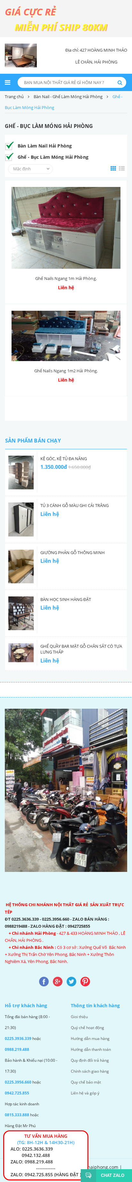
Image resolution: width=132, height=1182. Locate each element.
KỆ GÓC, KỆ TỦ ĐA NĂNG (63, 458)
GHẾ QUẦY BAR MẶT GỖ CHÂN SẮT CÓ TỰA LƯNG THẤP (81, 649)
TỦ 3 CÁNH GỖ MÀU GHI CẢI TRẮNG (74, 505)
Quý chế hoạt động (87, 1027)
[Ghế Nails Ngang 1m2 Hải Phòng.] (66, 335)
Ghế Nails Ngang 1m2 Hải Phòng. (66, 371)
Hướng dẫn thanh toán (91, 1049)
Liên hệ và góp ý (85, 1093)
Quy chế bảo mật (86, 1082)
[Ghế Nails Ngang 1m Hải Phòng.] (66, 228)
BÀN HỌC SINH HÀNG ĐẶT (65, 599)
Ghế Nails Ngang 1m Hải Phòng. (66, 278)
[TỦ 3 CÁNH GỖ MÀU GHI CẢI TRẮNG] (21, 519)
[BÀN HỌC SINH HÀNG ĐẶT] (21, 613)
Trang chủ (14, 96)
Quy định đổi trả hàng (90, 1060)
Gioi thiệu (79, 1016)
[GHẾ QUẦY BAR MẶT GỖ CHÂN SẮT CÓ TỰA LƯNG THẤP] (21, 652)
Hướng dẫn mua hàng (90, 1038)
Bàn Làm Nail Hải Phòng (45, 146)
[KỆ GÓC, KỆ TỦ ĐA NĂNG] (21, 472)
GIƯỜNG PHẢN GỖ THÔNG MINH (72, 552)
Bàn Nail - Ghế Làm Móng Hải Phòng (68, 96)
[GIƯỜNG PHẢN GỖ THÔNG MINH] (21, 566)
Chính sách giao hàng (90, 1071)
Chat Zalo (112, 1175)
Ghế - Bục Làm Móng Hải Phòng (53, 157)
